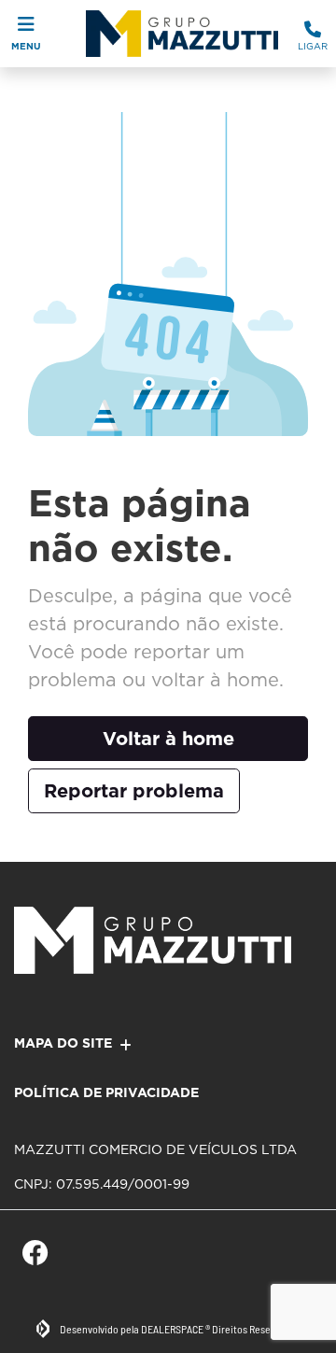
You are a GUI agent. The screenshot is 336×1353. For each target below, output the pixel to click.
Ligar (313, 45)
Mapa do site (63, 1043)
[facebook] (35, 1254)
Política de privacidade (106, 1092)
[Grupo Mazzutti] (176, 33)
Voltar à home (168, 738)
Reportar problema (134, 791)
